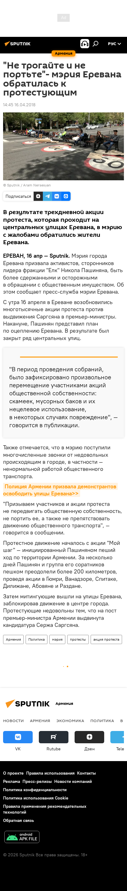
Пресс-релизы (37, 781)
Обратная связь (18, 820)
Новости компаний (73, 781)
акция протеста (106, 639)
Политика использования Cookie (35, 798)
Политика (36, 639)
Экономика (70, 720)
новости (13, 720)
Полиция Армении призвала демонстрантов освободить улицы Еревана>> (60, 490)
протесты (78, 639)
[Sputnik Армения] (18, 46)
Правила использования (50, 773)
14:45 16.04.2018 (19, 104)
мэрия (57, 639)
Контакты (86, 773)
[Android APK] (22, 838)
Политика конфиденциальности (35, 789)
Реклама (11, 781)
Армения (13, 639)
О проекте (13, 773)
